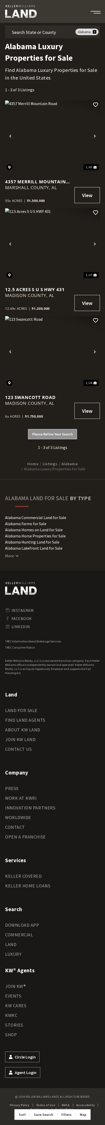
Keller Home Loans (27, 886)
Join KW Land (20, 739)
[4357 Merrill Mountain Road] (52, 136)
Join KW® (15, 986)
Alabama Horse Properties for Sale (35, 535)
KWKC (11, 1015)
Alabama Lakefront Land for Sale (33, 548)
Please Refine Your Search (52, 434)
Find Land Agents (25, 720)
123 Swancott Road (30, 397)
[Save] (96, 105)
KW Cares (15, 1005)
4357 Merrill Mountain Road (35, 182)
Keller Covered (23, 876)
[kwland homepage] (21, 588)
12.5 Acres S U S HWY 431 (34, 289)
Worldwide (18, 817)
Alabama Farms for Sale (25, 523)
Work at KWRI (20, 798)
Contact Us (18, 749)
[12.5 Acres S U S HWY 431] (52, 243)
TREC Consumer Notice (20, 647)
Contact (15, 827)
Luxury (13, 954)
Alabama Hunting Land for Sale (32, 542)
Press (12, 788)
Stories (14, 1025)
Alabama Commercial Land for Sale (35, 517)
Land (10, 944)
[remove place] (94, 32)
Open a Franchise (25, 837)
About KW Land (22, 730)
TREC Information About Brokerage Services (33, 641)
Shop (11, 1035)
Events (13, 996)
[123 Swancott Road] (52, 351)
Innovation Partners (30, 808)
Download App (22, 925)
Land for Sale (21, 710)
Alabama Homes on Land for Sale (34, 529)
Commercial (19, 935)
